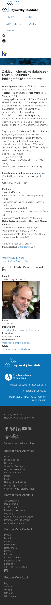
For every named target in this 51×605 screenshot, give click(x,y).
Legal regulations (12, 513)
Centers (8, 541)
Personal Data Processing (17, 520)
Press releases (11, 460)
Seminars (9, 463)
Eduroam (8, 554)
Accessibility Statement (16, 523)
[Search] (4, 35)
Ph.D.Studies (10, 544)
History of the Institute (15, 482)
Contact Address (12, 557)
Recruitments (10, 548)
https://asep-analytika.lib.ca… (16, 343)
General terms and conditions (18, 516)
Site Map (8, 593)
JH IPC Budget (11, 507)
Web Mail (8, 589)
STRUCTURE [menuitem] (28, 17)
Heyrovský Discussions (15, 469)
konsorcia (39, 173)
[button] (25, 300)
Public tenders (11, 503)
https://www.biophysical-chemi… (18, 349)
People (7, 535)
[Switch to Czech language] (4, 41)
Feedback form (12, 560)
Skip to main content (10, 1)
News (7, 456)
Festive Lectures (12, 472)
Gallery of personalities (15, 485)
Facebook (9, 564)
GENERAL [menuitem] (10, 17)
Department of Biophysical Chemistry (20, 330)
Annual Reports (11, 500)
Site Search (10, 596)
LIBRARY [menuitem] (10, 30)
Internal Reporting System (17, 567)
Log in (7, 583)
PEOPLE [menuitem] (32, 23)
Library (7, 551)
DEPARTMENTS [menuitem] (13, 23)
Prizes (7, 476)
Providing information (14, 510)
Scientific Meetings (13, 466)
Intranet (8, 586)
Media (7, 479)
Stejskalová (24, 246)
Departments (10, 538)
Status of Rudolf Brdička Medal (19, 488)
